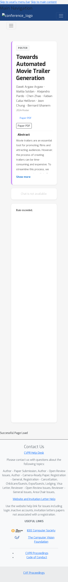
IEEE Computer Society (41, 530)
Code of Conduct (37, 557)
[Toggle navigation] (11, 25)
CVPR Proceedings (36, 553)
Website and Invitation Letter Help (34, 499)
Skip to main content (44, 2)
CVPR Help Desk (34, 453)
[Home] (17, 15)
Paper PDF (26, 117)
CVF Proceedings (34, 573)
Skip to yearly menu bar (15, 2)
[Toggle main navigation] (61, 15)
